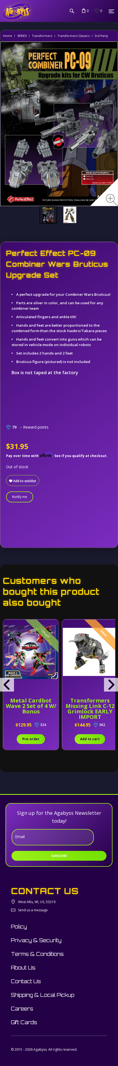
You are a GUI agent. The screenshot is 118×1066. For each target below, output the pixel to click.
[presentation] (7, 685)
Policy (19, 926)
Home (7, 36)
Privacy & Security (36, 940)
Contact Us (26, 981)
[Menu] (111, 11)
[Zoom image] (112, 200)
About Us (23, 967)
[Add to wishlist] (8, 626)
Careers (22, 1008)
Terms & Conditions (37, 954)
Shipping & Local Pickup (42, 995)
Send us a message (33, 910)
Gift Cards (24, 1022)
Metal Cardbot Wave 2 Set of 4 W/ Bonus (31, 706)
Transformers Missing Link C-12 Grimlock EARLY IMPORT (90, 709)
